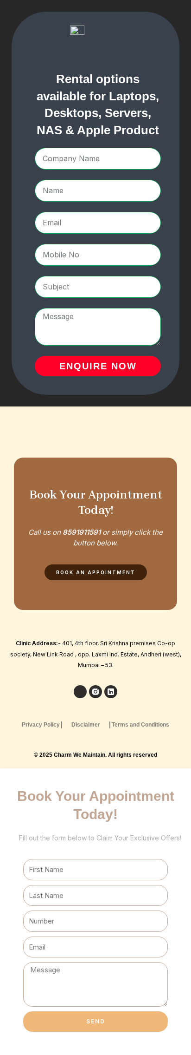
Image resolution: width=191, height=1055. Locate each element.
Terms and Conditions (140, 724)
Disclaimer (85, 724)
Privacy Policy (41, 724)
